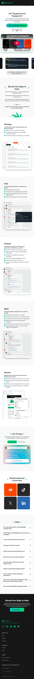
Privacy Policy (5, 660)
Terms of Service (6, 657)
